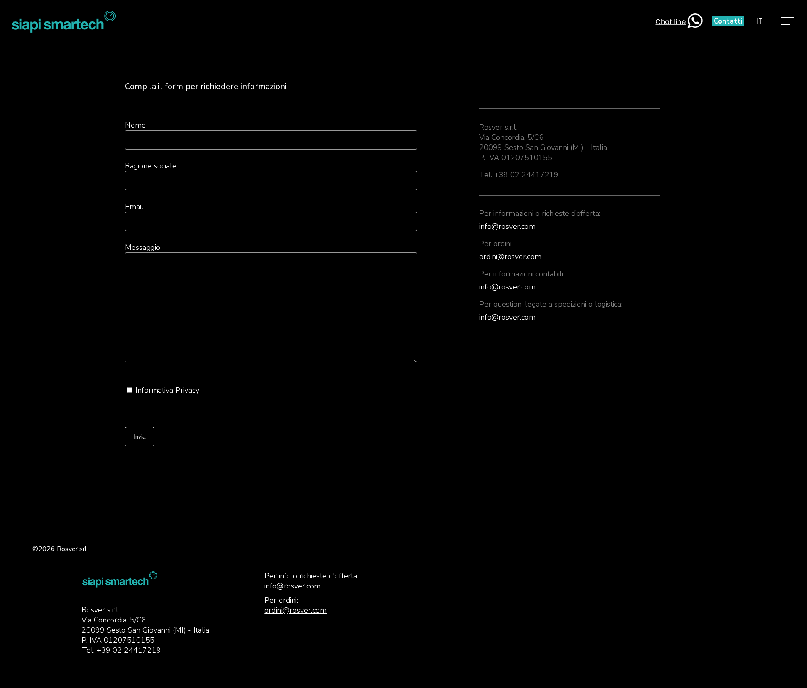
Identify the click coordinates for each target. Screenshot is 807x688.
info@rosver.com (507, 226)
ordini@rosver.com (510, 257)
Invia (139, 436)
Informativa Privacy (167, 390)
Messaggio (142, 247)
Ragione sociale (151, 166)
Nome (135, 125)
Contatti (728, 21)
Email (134, 207)
